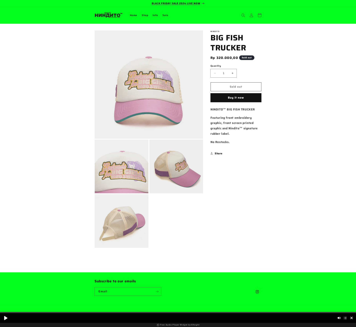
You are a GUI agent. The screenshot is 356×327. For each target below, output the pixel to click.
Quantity (215, 66)
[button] (243, 15)
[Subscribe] (157, 291)
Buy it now (236, 97)
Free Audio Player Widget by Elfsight (180, 325)
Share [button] (218, 153)
